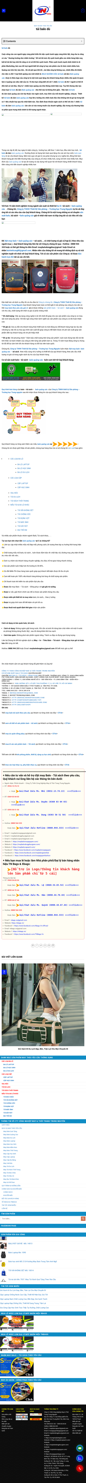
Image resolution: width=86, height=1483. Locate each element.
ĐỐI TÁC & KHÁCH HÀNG (10, 1198)
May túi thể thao (9, 1182)
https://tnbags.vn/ (19, 931)
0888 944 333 (16, 823)
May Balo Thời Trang (10, 1150)
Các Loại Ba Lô (7, 1061)
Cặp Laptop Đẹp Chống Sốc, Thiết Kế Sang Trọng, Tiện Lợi (23, 1303)
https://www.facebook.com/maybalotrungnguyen (32, 850)
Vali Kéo (5, 1084)
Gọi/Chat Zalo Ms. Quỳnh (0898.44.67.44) (43, 905)
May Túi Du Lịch (8, 1166)
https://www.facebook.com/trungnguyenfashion (32, 856)
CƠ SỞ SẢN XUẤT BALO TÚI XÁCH (15, 673)
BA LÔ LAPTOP (23, 464)
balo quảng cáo (27, 215)
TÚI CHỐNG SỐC (24, 514)
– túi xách (59, 308)
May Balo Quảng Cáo (10, 1134)
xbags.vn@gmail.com (19, 920)
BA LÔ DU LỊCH (23, 472)
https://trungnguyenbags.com (55, 1454)
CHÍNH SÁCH (8, 1192)
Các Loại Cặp (7, 1074)
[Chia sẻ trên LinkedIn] (53, 946)
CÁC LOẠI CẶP (16, 478)
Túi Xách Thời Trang (10, 1090)
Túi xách (22, 675)
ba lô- (60, 206)
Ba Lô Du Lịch (8, 1071)
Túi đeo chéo (8, 1097)
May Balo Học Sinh (9, 1144)
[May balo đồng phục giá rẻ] (43, 10)
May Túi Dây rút (8, 1176)
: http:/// (26, 700)
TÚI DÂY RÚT (22, 526)
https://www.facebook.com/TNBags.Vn (29, 934)
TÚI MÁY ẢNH (22, 522)
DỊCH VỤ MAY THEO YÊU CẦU (12, 1128)
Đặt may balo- (75, 349)
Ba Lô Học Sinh (9, 1067)
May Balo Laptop (9, 1141)
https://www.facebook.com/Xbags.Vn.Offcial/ (31, 926)
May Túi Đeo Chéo (9, 1173)
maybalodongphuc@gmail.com (24, 693)
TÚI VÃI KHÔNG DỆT (25, 510)
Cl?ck (60, 713)
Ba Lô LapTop (8, 1064)
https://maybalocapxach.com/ (24, 847)
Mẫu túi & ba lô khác (10, 1094)
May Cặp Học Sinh (9, 1154)
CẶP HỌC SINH (23, 487)
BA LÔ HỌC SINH (24, 468)
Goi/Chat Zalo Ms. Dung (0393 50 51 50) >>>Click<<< (50, 815)
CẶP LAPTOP (22, 483)
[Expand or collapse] (81, 41)
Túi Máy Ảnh (8, 1109)
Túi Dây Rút (7, 1113)
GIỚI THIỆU (6, 1125)
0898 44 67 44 (13, 900)
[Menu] (4, 11)
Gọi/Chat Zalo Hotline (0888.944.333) (41, 828)
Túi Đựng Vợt (8, 1106)
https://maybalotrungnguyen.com (56, 1449)
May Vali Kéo (7, 1163)
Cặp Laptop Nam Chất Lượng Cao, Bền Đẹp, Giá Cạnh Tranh (23, 1299)
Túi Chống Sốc (9, 1103)
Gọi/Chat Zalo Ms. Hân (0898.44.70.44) (42, 895)
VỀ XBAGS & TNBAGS (9, 1202)
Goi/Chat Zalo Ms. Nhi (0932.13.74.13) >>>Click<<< (50, 791)
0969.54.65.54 (13, 880)
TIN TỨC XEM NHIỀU (9, 1205)
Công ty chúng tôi (45, 302)
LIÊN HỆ (4, 1208)
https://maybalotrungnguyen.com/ (25, 842)
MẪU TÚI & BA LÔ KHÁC (19, 505)
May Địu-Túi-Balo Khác (11, 1179)
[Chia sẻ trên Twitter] (41, 946)
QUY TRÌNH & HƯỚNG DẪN (11, 1186)
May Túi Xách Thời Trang (11, 1170)
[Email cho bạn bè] (45, 946)
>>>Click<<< (72, 828)
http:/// (28, 698)
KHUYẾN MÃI (8, 1195)
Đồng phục (33, 675)
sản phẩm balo (49, 308)
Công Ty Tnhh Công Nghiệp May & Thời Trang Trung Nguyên (28, 671)
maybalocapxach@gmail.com (58, 1428)
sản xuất (71, 448)
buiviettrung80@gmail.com (19, 250)
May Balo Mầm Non (10, 1147)
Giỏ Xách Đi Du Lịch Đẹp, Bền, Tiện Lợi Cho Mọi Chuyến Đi (23, 1290)
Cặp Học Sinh (8, 1080)
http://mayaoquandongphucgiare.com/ (29, 702)
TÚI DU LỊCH (15, 497)
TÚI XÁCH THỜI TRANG (19, 501)
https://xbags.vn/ (18, 923)
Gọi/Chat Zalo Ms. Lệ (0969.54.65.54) (41, 885)
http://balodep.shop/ (21, 705)
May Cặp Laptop (9, 1157)
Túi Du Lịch (6, 1087)
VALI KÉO (14, 493)
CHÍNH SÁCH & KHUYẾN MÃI (12, 1189)
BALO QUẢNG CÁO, (49, 74)
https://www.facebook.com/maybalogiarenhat (32, 853)
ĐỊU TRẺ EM (22, 530)
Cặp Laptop (8, 1077)
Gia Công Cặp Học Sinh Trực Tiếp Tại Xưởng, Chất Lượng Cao (24, 1308)
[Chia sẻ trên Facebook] (37, 946)
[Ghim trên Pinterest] (49, 946)
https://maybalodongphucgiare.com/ (26, 844)
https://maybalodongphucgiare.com (57, 1445)
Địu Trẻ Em (7, 1116)
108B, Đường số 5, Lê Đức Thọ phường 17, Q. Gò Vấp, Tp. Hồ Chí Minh (43, 683)
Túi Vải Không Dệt (10, 1100)
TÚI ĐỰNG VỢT (23, 518)
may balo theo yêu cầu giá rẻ (16, 308)
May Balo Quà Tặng (10, 1131)
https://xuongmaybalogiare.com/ (56, 1438)
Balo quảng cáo (28, 90)
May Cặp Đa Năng (9, 1160)
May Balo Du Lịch (9, 1138)
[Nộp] (83, 1218)
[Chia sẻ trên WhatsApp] (33, 946)
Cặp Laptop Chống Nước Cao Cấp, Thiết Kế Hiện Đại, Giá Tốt (24, 1295)
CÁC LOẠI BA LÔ (16, 459)
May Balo (13, 675)
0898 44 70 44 (13, 890)
